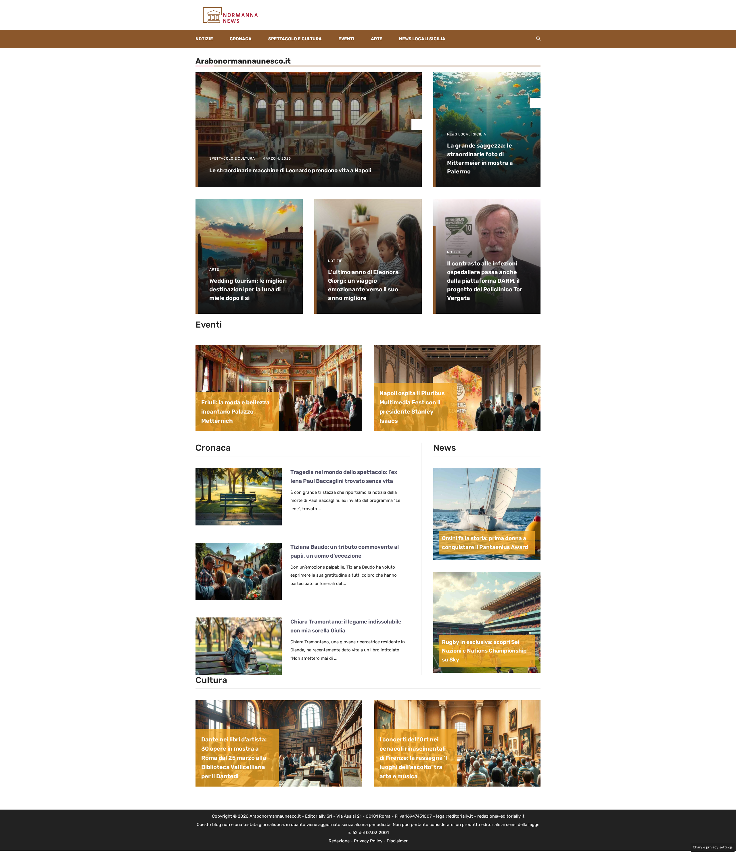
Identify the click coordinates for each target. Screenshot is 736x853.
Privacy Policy (368, 841)
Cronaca (241, 38)
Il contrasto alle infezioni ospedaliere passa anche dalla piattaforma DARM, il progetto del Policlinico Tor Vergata (484, 280)
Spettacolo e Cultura (295, 38)
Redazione (339, 841)
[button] (538, 39)
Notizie (204, 38)
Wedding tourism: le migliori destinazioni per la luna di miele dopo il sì (248, 289)
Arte (376, 38)
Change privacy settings (713, 847)
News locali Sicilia (422, 38)
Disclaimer (397, 841)
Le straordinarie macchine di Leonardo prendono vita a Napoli (290, 170)
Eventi (346, 38)
